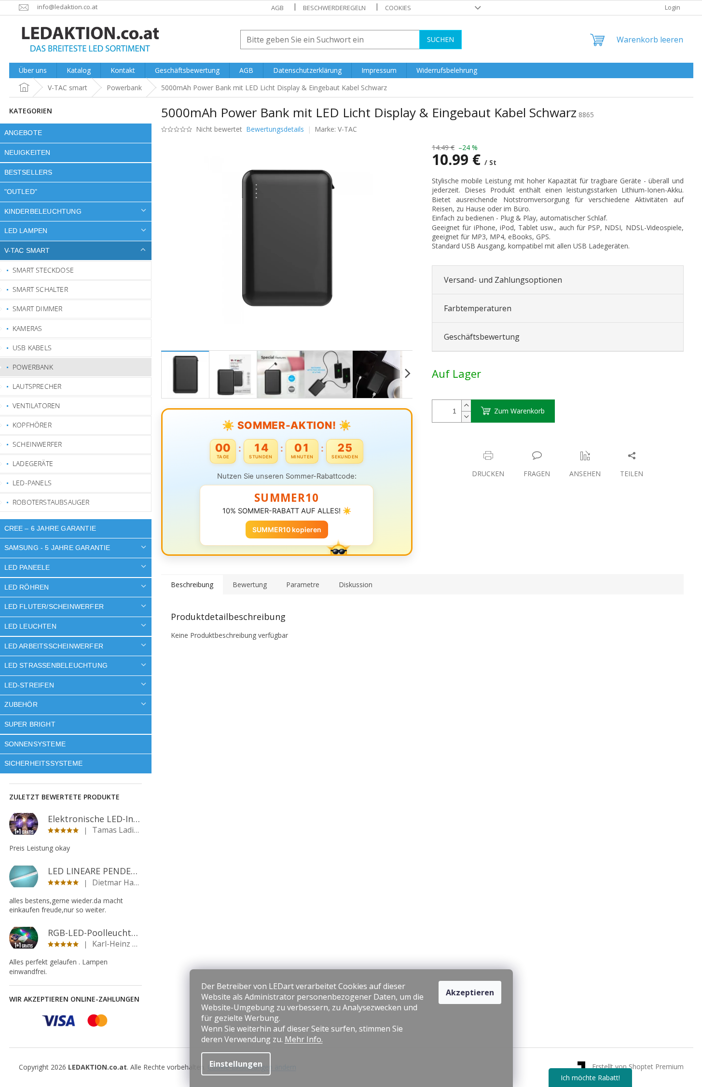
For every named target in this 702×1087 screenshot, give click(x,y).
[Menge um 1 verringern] (466, 416)
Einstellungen (235, 1064)
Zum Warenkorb (519, 410)
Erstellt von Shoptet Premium (638, 1066)
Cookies (398, 7)
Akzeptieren (470, 992)
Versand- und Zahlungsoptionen (503, 280)
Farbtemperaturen (477, 308)
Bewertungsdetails (275, 129)
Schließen (499, 445)
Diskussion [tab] (355, 584)
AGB (277, 7)
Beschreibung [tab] (192, 584)
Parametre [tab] (302, 584)
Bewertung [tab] (250, 584)
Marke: (336, 129)
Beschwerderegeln (334, 7)
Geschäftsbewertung (482, 336)
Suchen (440, 39)
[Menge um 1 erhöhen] (466, 405)
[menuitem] (32, 70)
